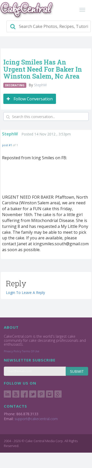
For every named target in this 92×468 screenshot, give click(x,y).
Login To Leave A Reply (25, 292)
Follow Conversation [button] (33, 99)
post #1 (7, 145)
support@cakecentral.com (36, 418)
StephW (40, 84)
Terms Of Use (30, 351)
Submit (77, 371)
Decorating (15, 85)
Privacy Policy (12, 351)
